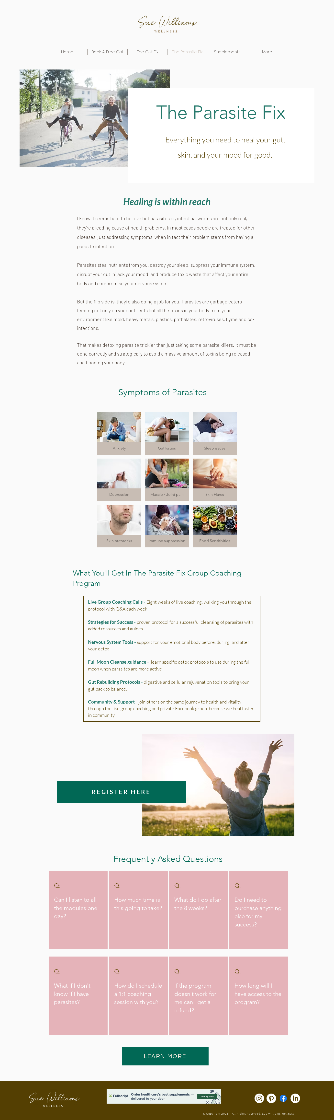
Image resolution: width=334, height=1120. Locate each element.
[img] (119, 433)
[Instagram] (259, 1098)
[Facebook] (283, 1098)
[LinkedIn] (295, 1098)
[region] (78, 910)
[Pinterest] (271, 1098)
